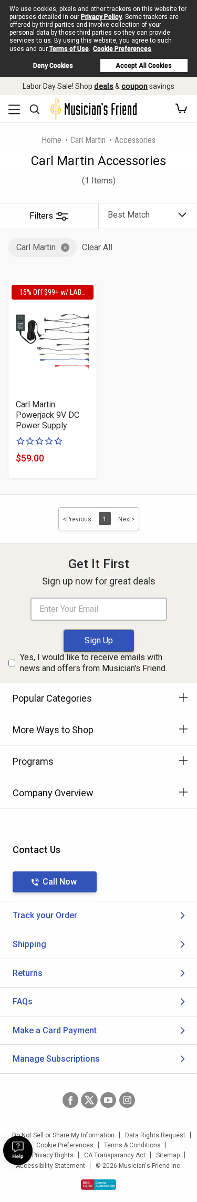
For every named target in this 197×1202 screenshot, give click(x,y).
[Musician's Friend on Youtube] (108, 1100)
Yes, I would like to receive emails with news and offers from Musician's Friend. (93, 662)
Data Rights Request (155, 1135)
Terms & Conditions (132, 1145)
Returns (28, 973)
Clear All (97, 247)
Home (51, 140)
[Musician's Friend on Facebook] (70, 1100)
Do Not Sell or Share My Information (63, 1135)
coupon (134, 86)
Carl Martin (88, 140)
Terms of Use (69, 49)
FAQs (23, 1001)
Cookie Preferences (122, 49)
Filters (41, 216)
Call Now (60, 882)
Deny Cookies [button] (53, 65)
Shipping (29, 944)
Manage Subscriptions (56, 1059)
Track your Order (45, 915)
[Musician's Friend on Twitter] (89, 1100)
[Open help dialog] (18, 1150)
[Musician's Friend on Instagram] (127, 1100)
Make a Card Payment (55, 1030)
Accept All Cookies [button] (144, 65)
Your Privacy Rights (45, 1155)
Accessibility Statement (50, 1165)
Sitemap (168, 1155)
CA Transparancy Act (115, 1155)
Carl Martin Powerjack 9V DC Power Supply (47, 414)
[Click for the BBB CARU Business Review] (98, 1184)
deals (103, 86)
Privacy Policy (101, 16)
